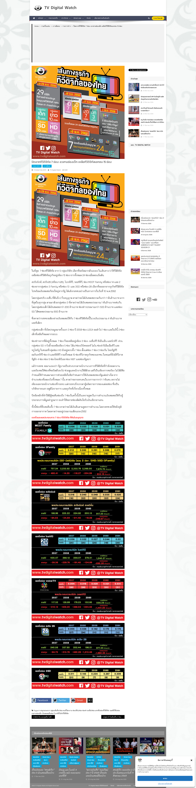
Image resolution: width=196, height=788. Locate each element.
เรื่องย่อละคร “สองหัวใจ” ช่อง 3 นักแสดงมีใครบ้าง (152, 132)
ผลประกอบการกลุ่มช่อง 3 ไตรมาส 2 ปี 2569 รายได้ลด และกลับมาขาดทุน (151, 258)
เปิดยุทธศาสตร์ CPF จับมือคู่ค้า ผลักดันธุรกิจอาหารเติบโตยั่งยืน (152, 97)
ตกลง (165, 778)
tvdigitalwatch (44, 710)
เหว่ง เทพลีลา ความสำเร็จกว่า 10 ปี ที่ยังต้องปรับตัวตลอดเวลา (152, 86)
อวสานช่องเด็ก (37, 713)
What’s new (77, 18)
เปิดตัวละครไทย (91, 766)
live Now (157, 18)
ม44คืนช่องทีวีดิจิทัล (102, 710)
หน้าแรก (40, 18)
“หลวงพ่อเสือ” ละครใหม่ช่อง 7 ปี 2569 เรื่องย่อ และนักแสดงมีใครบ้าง (97, 772)
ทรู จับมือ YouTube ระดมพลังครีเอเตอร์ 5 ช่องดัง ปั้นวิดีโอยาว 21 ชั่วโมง (152, 121)
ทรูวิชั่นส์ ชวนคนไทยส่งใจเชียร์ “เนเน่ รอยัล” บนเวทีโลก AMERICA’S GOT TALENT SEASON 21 (152, 244)
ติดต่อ (89, 18)
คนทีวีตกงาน (67, 710)
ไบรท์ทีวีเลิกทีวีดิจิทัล (61, 713)
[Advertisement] (98, 45)
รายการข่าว (36, 166)
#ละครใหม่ (36, 757)
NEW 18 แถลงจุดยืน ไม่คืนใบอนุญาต (45, 717)
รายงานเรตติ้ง (53, 18)
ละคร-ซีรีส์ (36, 763)
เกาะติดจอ (64, 18)
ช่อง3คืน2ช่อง (77, 710)
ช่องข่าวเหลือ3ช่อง (88, 710)
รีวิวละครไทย (101, 760)
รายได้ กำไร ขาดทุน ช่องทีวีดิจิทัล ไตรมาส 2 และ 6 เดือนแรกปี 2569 (151, 272)
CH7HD (99, 757)
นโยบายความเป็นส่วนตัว (165, 783)
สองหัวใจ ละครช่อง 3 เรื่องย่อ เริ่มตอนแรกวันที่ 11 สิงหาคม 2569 (125, 772)
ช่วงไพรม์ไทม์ (36, 760)
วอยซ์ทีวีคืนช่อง (114, 710)
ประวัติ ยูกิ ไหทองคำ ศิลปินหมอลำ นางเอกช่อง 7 (151, 109)
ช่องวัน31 (73, 760)
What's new (46, 757)
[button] (191, 760)
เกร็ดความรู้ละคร (74, 763)
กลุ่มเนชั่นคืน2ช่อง (56, 710)
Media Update (74, 757)
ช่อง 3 (45, 760)
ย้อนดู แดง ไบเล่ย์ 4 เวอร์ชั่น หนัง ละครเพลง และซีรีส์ (151, 230)
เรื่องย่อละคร (36, 766)
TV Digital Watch (55, 170)
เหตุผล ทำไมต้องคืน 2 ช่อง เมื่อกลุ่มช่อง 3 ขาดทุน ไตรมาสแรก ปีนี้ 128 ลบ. (114, 717)
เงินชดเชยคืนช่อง (48, 713)
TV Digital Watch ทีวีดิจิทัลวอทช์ (98, 786)
